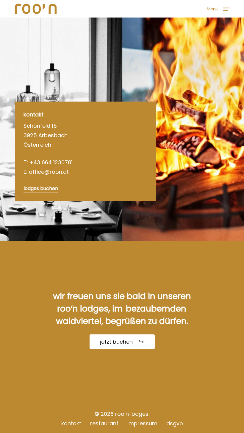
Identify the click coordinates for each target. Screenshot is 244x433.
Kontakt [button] (71, 423)
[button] (218, 8)
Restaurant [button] (104, 423)
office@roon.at (49, 172)
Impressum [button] (142, 423)
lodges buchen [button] (41, 188)
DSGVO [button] (174, 423)
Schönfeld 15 (40, 125)
